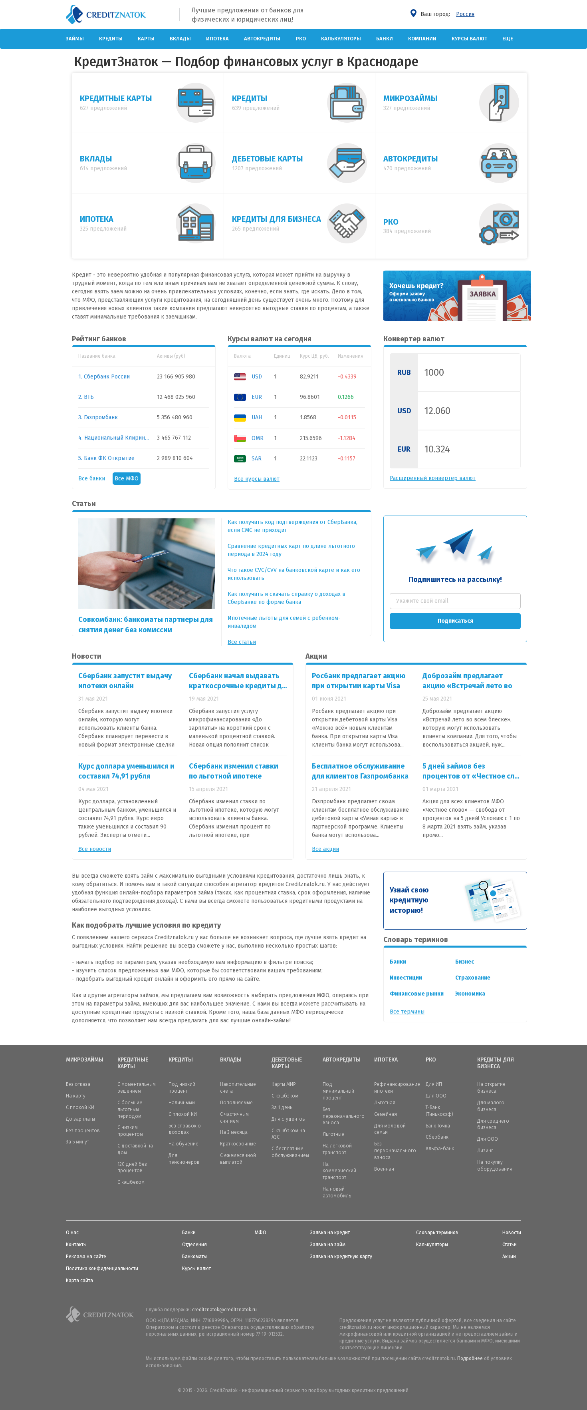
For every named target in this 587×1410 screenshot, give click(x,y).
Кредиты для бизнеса (495, 1063)
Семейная (385, 1114)
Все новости (94, 849)
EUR (256, 397)
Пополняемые (236, 1102)
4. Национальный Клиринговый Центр (114, 437)
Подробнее (470, 1358)
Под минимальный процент (338, 1091)
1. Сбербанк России (104, 376)
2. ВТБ (86, 397)
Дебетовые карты (287, 1063)
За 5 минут (77, 1142)
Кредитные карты (132, 1063)
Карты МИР (283, 1084)
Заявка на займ (327, 1244)
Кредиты (111, 39)
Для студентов (288, 1119)
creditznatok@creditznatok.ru (224, 1309)
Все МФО (127, 478)
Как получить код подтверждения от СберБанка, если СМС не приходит (292, 526)
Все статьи (242, 642)
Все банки (91, 478)
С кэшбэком (285, 1096)
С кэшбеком (131, 1182)
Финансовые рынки (417, 993)
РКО (301, 39)
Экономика (470, 993)
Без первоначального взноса (344, 1116)
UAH (256, 417)
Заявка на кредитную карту (341, 1256)
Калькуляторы (341, 39)
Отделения (194, 1244)
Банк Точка (438, 1126)
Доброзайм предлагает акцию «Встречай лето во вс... (467, 686)
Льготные (333, 1134)
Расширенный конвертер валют (433, 478)
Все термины (407, 1011)
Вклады (180, 39)
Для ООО (436, 1096)
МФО (260, 1232)
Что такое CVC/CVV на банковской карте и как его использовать (294, 574)
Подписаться (455, 620)
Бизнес (464, 961)
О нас (72, 1232)
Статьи (509, 1244)
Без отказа (78, 1084)
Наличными (182, 1102)
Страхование (472, 977)
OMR (257, 438)
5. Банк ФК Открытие (106, 458)
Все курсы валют (257, 479)
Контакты (76, 1244)
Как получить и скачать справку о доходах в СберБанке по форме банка (286, 598)
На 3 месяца (234, 1132)
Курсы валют (469, 39)
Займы (75, 39)
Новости (511, 1232)
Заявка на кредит (330, 1232)
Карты (146, 39)
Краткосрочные (238, 1144)
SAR (256, 458)
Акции (509, 1256)
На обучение (183, 1144)
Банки (384, 39)
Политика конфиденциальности (102, 1268)
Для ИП (434, 1084)
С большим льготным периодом (130, 1109)
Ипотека (217, 39)
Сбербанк (437, 1137)
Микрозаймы (84, 1060)
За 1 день (282, 1107)
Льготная (384, 1102)
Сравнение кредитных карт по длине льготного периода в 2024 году (291, 550)
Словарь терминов (437, 1232)
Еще (507, 39)
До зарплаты (80, 1119)
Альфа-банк (440, 1148)
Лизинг (485, 1150)
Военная (384, 1169)
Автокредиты (262, 39)
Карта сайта (79, 1280)
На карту (75, 1096)
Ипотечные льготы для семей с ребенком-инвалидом (284, 622)
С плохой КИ (80, 1107)
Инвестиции (406, 977)
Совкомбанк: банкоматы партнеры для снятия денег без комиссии (145, 624)
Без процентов (83, 1130)
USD (256, 376)
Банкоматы (194, 1256)
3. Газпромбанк (98, 417)
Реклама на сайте (86, 1256)
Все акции (325, 849)
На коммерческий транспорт (339, 1171)
